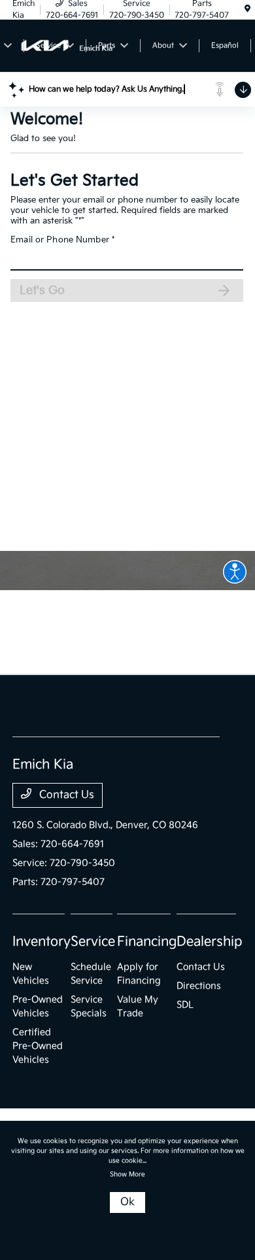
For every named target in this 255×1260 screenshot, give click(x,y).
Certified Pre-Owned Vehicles (37, 1046)
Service (93, 942)
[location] (247, 9)
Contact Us (65, 795)
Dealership (210, 942)
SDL (185, 1004)
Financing (147, 942)
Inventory (41, 942)
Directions (199, 985)
